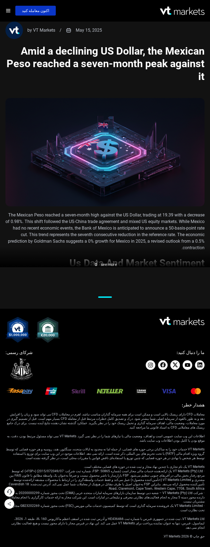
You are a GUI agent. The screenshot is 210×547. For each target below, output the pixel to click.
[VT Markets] (182, 11)
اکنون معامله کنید (35, 10)
